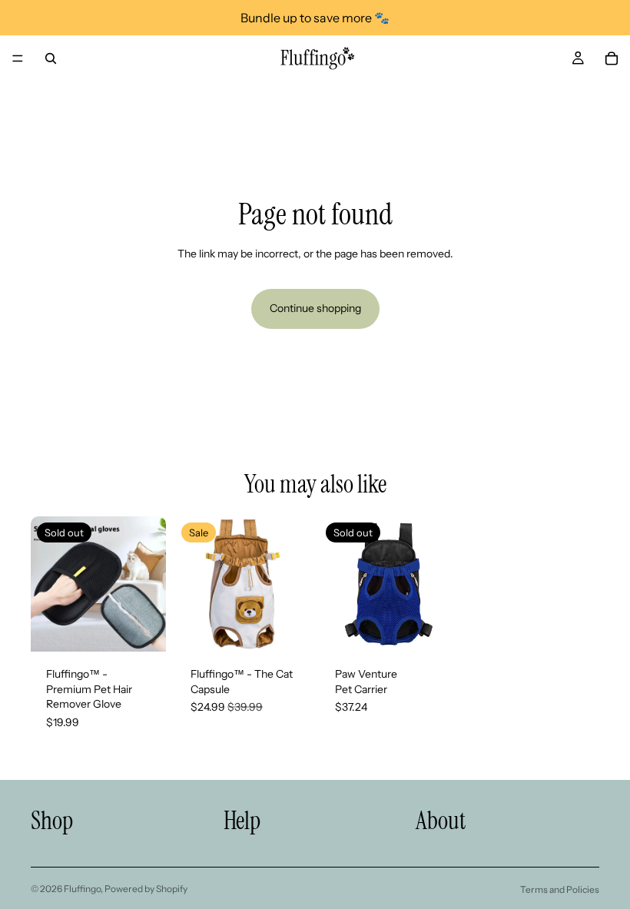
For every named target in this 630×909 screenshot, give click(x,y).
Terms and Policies (559, 889)
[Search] (51, 58)
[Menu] (17, 58)
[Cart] (611, 58)
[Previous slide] (48, 584)
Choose (299, 627)
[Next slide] (149, 584)
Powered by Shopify (145, 888)
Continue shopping (315, 308)
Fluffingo (82, 888)
